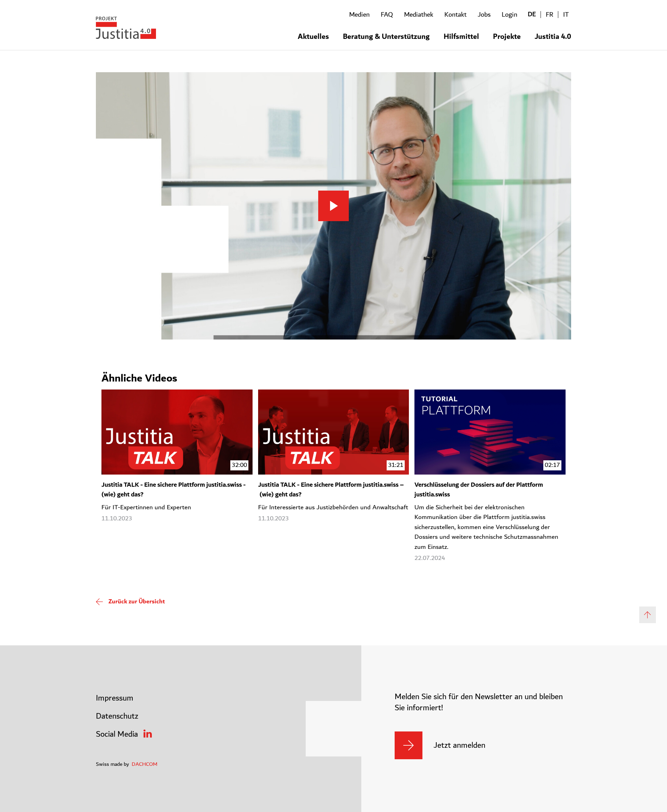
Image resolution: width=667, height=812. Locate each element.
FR (549, 14)
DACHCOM (144, 764)
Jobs (484, 14)
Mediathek (418, 14)
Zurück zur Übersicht (136, 601)
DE (532, 14)
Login (509, 14)
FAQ (387, 14)
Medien (359, 14)
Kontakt (455, 14)
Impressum (114, 698)
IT (566, 14)
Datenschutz (117, 716)
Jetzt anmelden (459, 745)
